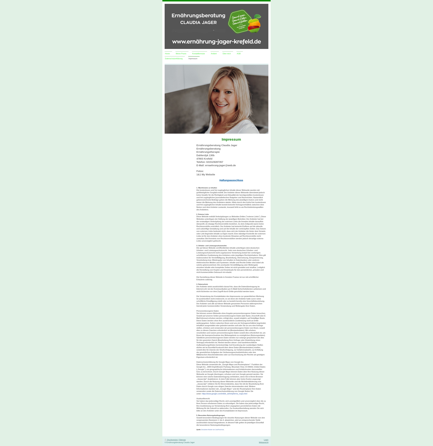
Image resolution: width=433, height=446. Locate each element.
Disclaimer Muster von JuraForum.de (212, 429)
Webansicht (263, 442)
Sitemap (182, 440)
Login (266, 440)
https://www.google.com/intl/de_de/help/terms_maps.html (224, 394)
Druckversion (172, 440)
